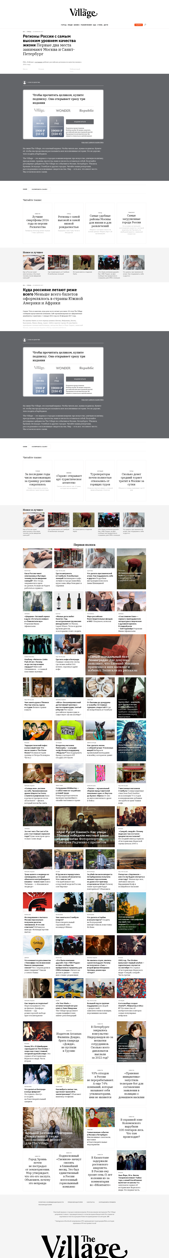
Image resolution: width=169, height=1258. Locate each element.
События (89, 1129)
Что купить (90, 613)
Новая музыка (122, 699)
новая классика (29, 656)
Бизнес (77, 25)
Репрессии (27, 914)
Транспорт (131, 212)
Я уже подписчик (33, 82)
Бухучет (58, 613)
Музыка (26, 742)
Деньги (26, 957)
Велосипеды (91, 871)
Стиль (99, 25)
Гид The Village (60, 570)
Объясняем (121, 570)
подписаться (80, 122)
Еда (94, 25)
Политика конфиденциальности (51, 1202)
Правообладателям (75, 1202)
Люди (70, 25)
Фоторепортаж (62, 829)
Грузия (58, 871)
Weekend (68, 473)
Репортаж (27, 570)
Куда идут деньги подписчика (93, 142)
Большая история (94, 653)
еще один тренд (123, 914)
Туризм (37, 471)
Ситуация (100, 471)
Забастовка (59, 785)
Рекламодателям (45, 1205)
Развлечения (86, 25)
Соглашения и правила (107, 1202)
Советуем (90, 699)
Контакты (91, 1202)
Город (63, 25)
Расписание (59, 914)
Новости (37, 213)
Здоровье (90, 570)
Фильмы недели (61, 699)
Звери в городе (91, 742)
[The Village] (84, 14)
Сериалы (27, 613)
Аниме (120, 742)
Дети (106, 25)
